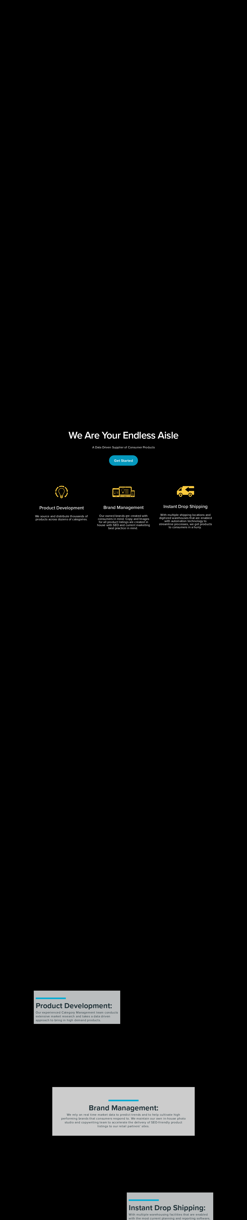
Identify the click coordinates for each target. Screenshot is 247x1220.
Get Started (123, 460)
